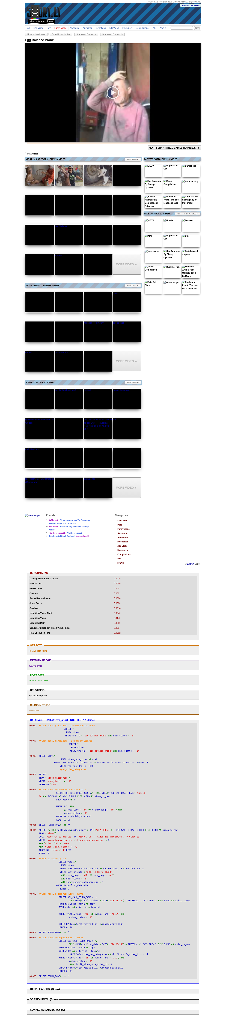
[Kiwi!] (149, 236)
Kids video (38, 28)
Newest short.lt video (36, 34)
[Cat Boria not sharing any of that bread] (190, 200)
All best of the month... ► (187, 214)
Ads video (114, 28)
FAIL (154, 28)
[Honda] (168, 221)
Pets (49, 28)
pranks (162, 28)
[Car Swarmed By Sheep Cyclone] (153, 185)
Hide (91, 720)
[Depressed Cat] (171, 168)
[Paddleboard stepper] (190, 253)
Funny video (60, 28)
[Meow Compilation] (171, 183)
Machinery (127, 28)
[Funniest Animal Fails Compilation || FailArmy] (153, 202)
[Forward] (187, 221)
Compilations (142, 28)
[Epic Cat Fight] (153, 284)
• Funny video (32, 154)
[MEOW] (149, 166)
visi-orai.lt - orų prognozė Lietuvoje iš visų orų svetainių (174, 1)
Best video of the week (86, 34)
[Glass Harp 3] (171, 283)
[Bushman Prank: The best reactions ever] (171, 200)
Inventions (101, 28)
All (28, 28)
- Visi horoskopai (65, 533)
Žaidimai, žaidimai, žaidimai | (69, 536)
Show (55, 989)
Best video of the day (61, 34)
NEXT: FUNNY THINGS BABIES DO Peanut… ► (174, 147)
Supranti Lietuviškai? (191, 5)
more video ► (133, 159)
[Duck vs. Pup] (190, 182)
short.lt (190, 563)
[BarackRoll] (189, 166)
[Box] (185, 236)
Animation (88, 28)
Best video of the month (112, 34)
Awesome (74, 28)
